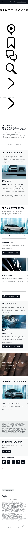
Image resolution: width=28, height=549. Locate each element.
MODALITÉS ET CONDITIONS (8, 483)
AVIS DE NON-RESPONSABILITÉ (8, 486)
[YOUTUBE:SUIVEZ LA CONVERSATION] (13, 462)
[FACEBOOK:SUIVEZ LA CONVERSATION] (18, 462)
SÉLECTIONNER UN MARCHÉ (8, 478)
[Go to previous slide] (23, 273)
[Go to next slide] (25, 273)
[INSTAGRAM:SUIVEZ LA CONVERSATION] (4, 462)
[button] (14, 4)
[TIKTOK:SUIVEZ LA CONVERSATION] (8, 462)
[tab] (3, 181)
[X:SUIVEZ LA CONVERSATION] (23, 462)
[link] (14, 17)
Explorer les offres (21, 2)
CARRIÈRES (4, 480)
